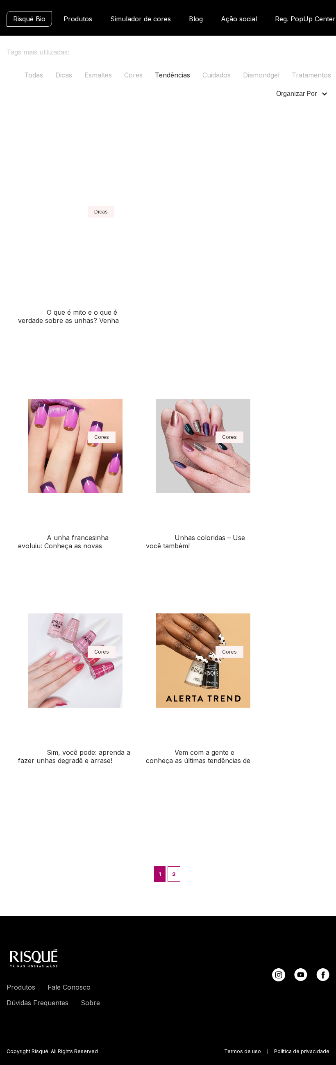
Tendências (172, 75)
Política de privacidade (301, 1051)
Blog (196, 19)
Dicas (63, 75)
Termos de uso (242, 1051)
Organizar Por (296, 93)
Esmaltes (98, 75)
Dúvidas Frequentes (37, 1003)
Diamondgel (261, 75)
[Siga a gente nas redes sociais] (278, 979)
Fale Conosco (69, 987)
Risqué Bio (29, 19)
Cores (133, 75)
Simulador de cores (140, 19)
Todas (33, 75)
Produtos (78, 19)
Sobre (90, 1003)
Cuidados (216, 75)
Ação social (239, 19)
